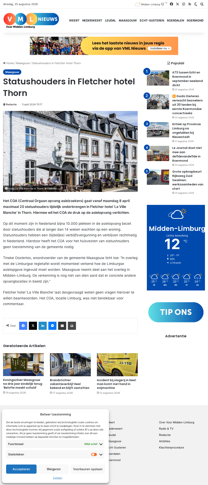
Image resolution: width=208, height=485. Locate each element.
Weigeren (54, 469)
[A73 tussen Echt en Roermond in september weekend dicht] (158, 78)
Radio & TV (166, 428)
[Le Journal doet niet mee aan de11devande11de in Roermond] (158, 153)
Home (9, 63)
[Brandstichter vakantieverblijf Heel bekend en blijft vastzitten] (70, 364)
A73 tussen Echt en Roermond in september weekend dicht (187, 78)
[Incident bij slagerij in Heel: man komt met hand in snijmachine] (117, 364)
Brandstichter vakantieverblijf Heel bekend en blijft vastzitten (69, 384)
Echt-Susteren (152, 20)
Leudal (110, 20)
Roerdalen (175, 20)
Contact (57, 477)
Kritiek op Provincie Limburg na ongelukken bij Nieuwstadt (186, 130)
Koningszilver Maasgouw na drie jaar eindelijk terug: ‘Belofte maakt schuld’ (23, 384)
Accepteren (21, 469)
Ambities (164, 441)
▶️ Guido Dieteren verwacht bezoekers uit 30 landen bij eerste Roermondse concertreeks (187, 104)
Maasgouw (128, 20)
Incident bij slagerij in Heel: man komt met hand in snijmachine (116, 384)
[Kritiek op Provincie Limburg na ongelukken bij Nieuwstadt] (158, 129)
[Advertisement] (176, 364)
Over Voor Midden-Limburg (176, 422)
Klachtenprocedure (171, 447)
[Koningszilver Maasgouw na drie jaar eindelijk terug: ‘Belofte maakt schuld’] (23, 364)
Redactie (11, 104)
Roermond (195, 20)
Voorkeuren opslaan (88, 469)
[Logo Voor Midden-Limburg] (31, 20)
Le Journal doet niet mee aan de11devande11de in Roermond (187, 154)
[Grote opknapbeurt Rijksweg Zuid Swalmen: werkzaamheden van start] (158, 177)
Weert (74, 20)
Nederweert (92, 20)
